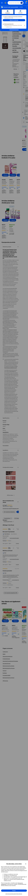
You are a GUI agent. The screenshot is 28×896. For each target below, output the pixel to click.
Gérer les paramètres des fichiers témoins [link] (14, 893)
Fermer (14, 890)
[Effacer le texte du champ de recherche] (19, 3)
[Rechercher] (22, 3)
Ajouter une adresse (14, 20)
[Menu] (2, 3)
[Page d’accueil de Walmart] (5, 3)
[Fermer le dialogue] (25, 864)
